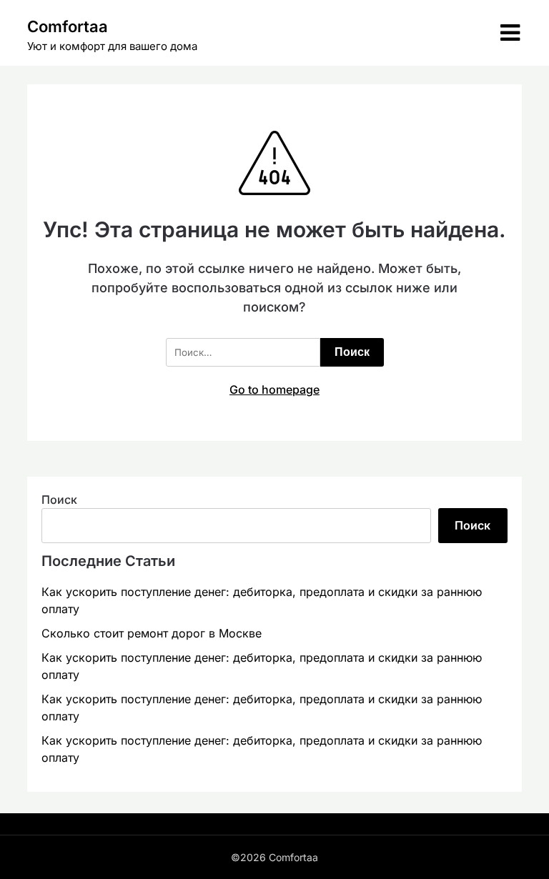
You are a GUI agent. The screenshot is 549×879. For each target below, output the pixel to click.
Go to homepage (274, 389)
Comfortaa (67, 26)
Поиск (59, 499)
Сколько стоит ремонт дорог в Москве (151, 633)
